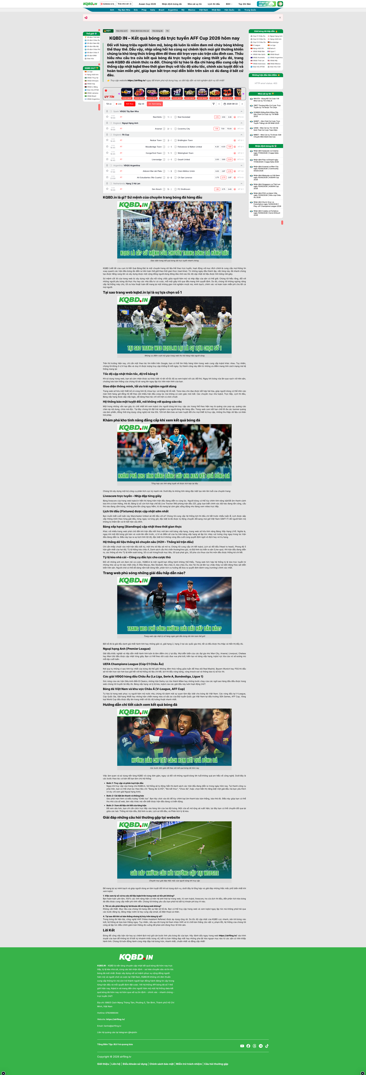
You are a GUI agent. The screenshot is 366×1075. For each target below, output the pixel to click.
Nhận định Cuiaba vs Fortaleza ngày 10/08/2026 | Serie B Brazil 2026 (267, 213)
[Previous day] (219, 103)
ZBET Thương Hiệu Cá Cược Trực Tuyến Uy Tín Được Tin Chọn (267, 106)
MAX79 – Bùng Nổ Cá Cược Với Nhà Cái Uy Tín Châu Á (266, 100)
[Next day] (242, 103)
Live (120, 104)
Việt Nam (203, 10)
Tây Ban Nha (124, 10)
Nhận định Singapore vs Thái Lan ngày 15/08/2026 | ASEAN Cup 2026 (267, 186)
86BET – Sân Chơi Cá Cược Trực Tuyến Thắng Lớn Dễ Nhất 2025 (267, 122)
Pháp (144, 10)
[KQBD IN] (90, 3)
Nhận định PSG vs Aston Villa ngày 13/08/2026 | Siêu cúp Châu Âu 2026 (267, 195)
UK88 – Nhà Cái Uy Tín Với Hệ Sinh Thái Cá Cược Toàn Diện (266, 129)
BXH (228, 4)
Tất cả (108, 104)
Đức (136, 10)
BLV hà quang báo (123, 1044)
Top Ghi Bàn (244, 4)
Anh (112, 10)
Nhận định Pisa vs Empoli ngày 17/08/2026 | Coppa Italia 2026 (266, 161)
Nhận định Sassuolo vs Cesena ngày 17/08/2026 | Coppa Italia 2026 (266, 153)
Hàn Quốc (229, 10)
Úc (239, 10)
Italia (152, 10)
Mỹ (182, 10)
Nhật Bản (216, 10)
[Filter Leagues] (213, 103)
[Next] (243, 93)
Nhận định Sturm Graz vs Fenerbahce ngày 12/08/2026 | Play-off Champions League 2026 (267, 204)
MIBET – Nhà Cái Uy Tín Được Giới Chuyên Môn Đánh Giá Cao (267, 136)
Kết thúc (130, 104)
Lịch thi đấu (214, 4)
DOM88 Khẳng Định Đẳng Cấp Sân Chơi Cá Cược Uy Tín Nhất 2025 (266, 114)
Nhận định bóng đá (172, 4)
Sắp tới (141, 104)
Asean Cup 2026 (147, 4)
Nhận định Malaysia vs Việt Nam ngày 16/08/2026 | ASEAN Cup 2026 (267, 177)
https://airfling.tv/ (228, 935)
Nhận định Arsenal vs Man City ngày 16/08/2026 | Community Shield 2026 (266, 169)
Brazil (161, 10)
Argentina (173, 10)
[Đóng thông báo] (280, 17)
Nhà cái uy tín (195, 4)
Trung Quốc (250, 10)
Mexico (191, 10)
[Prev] (119, 93)
